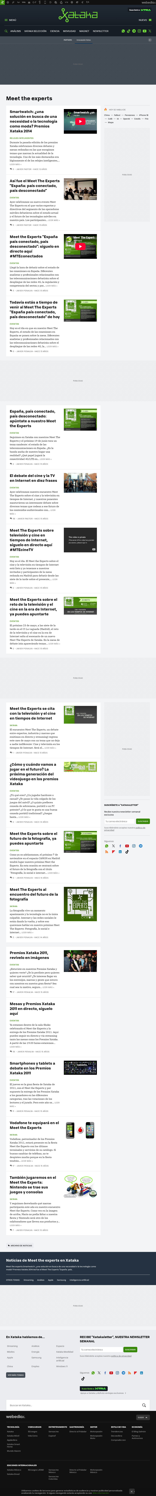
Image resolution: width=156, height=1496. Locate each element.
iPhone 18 (143, 115)
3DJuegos (32, 1431)
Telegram (134, 31)
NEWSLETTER (100, 31)
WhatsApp (123, 31)
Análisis (40, 1279)
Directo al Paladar (78, 1431)
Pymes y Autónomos (137, 1437)
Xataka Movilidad (64, 1351)
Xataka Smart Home (13, 1445)
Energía (35, 1351)
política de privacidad (121, 1355)
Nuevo (143, 20)
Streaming (29, 1279)
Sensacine (54, 1431)
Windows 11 (62, 1366)
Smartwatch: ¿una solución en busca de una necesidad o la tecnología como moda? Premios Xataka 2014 (33, 121)
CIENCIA (54, 31)
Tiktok (128, 31)
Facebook (120, 845)
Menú (12, 20)
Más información (101, 1492)
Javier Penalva (24, 290)
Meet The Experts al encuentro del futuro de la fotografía (34, 894)
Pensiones (130, 115)
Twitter (150, 31)
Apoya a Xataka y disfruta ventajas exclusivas (102, 1393)
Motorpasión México (96, 1471)
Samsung (61, 1279)
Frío (146, 118)
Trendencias (117, 1431)
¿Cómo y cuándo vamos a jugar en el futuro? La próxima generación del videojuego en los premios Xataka (34, 773)
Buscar (144, 1405)
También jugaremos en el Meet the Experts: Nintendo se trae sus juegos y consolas (33, 1184)
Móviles (11, 1351)
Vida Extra (32, 1435)
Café (110, 118)
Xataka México (14, 1469)
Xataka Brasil (13, 1474)
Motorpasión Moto (96, 1437)
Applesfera (12, 1439)
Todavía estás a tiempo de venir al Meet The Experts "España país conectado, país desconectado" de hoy (35, 309)
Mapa (110, 122)
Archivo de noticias (21, 1245)
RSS (106, 851)
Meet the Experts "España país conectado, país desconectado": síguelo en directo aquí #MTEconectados (34, 246)
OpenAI (126, 118)
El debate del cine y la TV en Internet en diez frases (33, 478)
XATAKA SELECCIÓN (35, 31)
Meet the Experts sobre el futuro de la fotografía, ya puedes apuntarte (33, 838)
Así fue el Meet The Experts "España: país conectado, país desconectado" (35, 185)
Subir (141, 1417)
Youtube (144, 31)
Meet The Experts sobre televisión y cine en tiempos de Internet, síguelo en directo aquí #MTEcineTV (32, 539)
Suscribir (143, 821)
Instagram (139, 31)
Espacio (60, 1345)
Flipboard (113, 851)
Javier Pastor (24, 169)
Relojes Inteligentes (22, 138)
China (107, 115)
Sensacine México (54, 1471)
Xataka (78, 15)
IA (118, 118)
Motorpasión (96, 1431)
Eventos (14, 197)
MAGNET (84, 31)
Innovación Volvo (84, 40)
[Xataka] (2, 2)
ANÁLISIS (15, 31)
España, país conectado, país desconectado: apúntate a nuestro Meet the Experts (33, 418)
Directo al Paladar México (78, 1471)
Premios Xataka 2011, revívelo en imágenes (29, 955)
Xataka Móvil (13, 1435)
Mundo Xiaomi (14, 1450)
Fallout (117, 115)
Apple (50, 1279)
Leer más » (15, 164)
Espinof (52, 1435)
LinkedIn (120, 851)
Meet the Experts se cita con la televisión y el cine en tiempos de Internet (33, 713)
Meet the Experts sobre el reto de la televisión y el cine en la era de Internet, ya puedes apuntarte (33, 606)
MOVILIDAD (69, 31)
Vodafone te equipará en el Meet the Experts (34, 1125)
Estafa (137, 118)
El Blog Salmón (139, 1431)
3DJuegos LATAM (36, 1469)
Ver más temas (16, 1375)
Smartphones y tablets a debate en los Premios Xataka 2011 (32, 1068)
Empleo (35, 1366)
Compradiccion (118, 1439)
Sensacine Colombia (54, 1477)
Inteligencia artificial (79, 1279)
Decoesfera (116, 1435)
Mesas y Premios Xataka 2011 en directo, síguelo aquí (32, 1008)
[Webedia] (15, 1416)
